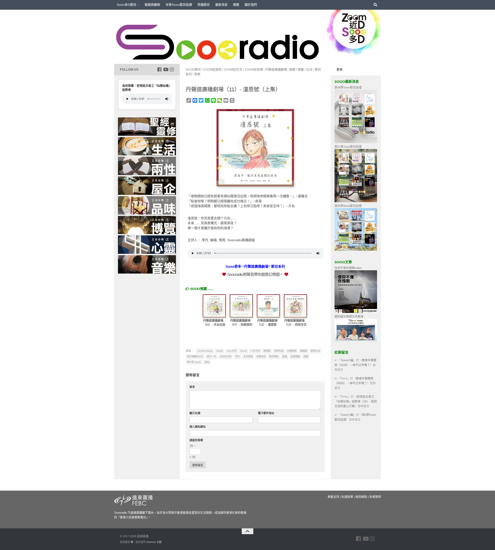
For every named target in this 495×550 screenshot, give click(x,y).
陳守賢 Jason (194, 362)
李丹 (237, 356)
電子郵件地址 (267, 413)
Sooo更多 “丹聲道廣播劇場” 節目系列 (255, 267)
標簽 (236, 4)
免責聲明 (375, 496)
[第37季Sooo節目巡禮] (356, 201)
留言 (192, 386)
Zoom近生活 (233, 69)
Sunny (243, 351)
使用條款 (361, 496)
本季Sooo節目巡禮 (179, 4)
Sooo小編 (347, 360)
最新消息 (221, 4)
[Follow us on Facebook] (159, 69)
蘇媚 (284, 356)
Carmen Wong (205, 351)
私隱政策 (347, 496)
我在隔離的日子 (195, 356)
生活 (309, 69)
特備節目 (203, 4)
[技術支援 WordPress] (132, 542)
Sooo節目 (193, 69)
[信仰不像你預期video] (356, 311)
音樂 (197, 74)
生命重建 (248, 356)
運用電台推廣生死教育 (349, 316)
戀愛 (301, 69)
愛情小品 (315, 351)
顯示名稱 (195, 413)
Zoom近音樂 (254, 69)
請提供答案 (196, 440)
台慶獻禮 (291, 351)
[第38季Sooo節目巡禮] (356, 142)
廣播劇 (303, 351)
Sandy (219, 351)
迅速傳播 (295, 356)
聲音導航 (274, 356)
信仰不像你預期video (348, 267)
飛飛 (207, 362)
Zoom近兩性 (212, 69)
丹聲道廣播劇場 (276, 69)
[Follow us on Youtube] (165, 69)
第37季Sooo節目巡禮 (348, 146)
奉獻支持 (333, 496)
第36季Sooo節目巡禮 (348, 205)
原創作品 (278, 351)
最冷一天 (211, 356)
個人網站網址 (197, 426)
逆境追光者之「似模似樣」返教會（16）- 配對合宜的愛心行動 (356, 401)
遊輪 (306, 356)
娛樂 (292, 69)
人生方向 (255, 351)
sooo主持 (231, 351)
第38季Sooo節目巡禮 (348, 87)
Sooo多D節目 (126, 4)
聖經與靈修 (152, 4)
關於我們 (251, 4)
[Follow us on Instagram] (171, 69)
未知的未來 (225, 356)
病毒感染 (261, 356)
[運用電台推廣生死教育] (356, 340)
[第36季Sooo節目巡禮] (356, 249)
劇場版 (267, 351)
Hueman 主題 (153, 542)
